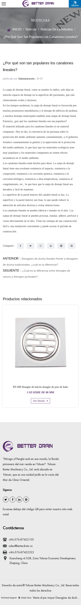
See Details (39, 400)
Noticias (31, 29)
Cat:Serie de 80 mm (40, 392)
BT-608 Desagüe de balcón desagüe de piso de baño (40, 387)
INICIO (16, 29)
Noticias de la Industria (57, 29)
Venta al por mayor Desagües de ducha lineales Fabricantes (57, 597)
